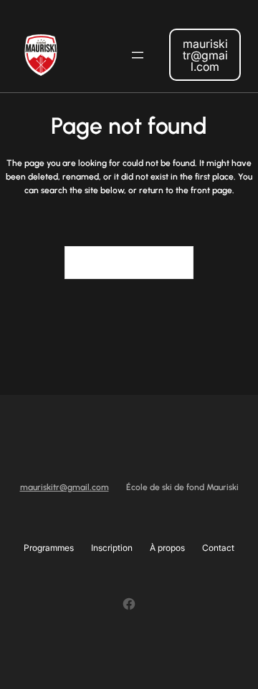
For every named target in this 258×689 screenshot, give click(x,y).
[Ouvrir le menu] (137, 55)
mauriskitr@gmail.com (205, 55)
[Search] (174, 262)
